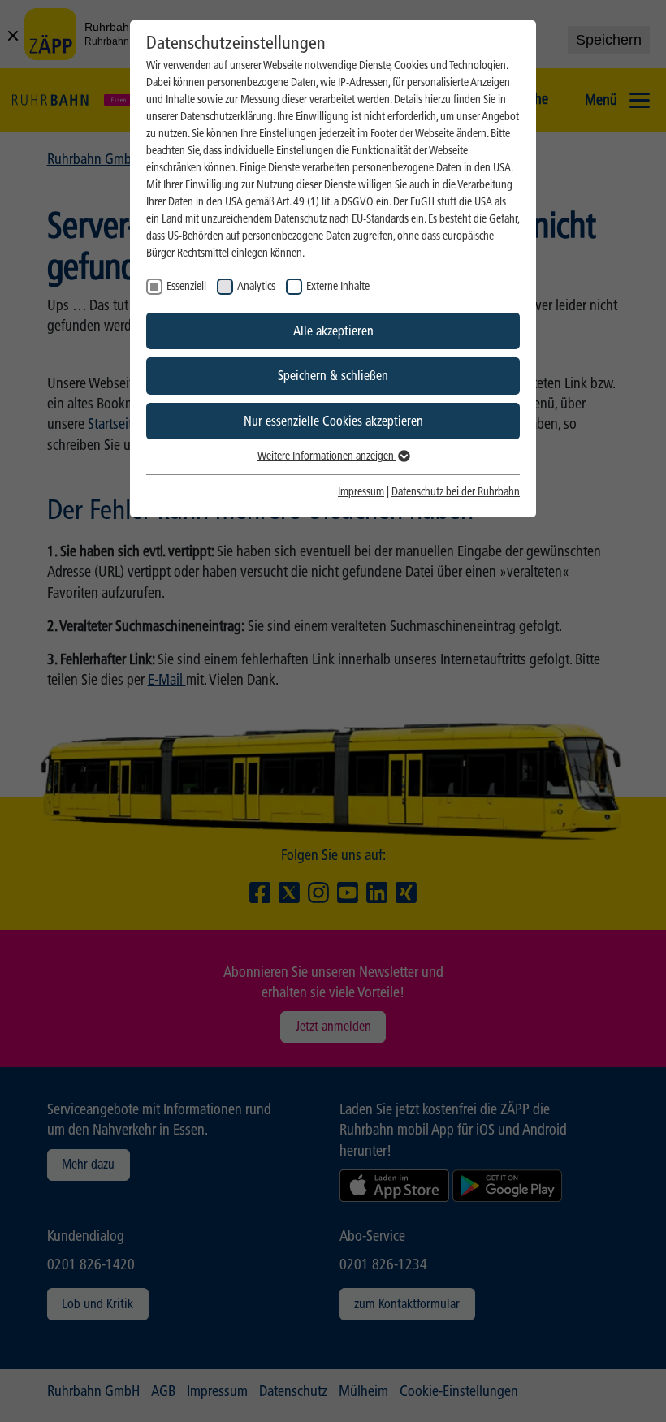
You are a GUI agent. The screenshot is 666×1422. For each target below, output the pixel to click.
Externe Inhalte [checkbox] (338, 286)
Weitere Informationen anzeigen (326, 456)
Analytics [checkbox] (256, 286)
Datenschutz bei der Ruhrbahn (455, 492)
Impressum (361, 492)
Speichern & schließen (333, 375)
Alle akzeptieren (333, 331)
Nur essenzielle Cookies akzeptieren (333, 421)
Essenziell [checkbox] (186, 286)
